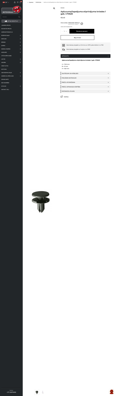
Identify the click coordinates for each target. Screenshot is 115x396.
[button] (6, 2)
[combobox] (9, 17)
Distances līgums (68, 91)
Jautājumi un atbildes (70, 73)
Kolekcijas (38, 2)
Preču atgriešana (68, 82)
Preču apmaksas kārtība (71, 87)
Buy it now (77, 37)
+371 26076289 (11, 392)
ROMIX (62, 8)
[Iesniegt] (19, 17)
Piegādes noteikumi (69, 78)
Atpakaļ (31, 2)
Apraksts (65, 56)
